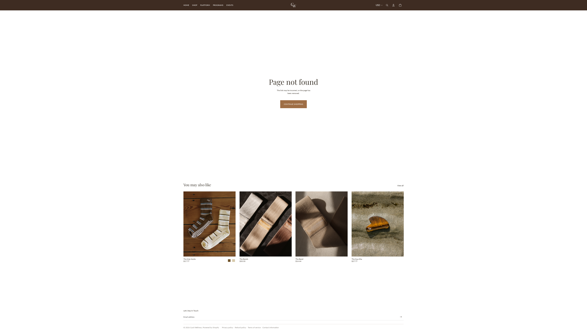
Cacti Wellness (196, 327)
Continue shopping (293, 104)
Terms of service (254, 327)
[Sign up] (401, 317)
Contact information (270, 327)
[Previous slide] (188, 223)
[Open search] (387, 5)
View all (400, 185)
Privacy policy (227, 327)
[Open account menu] (393, 5)
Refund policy (240, 327)
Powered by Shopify (211, 327)
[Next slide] (231, 223)
